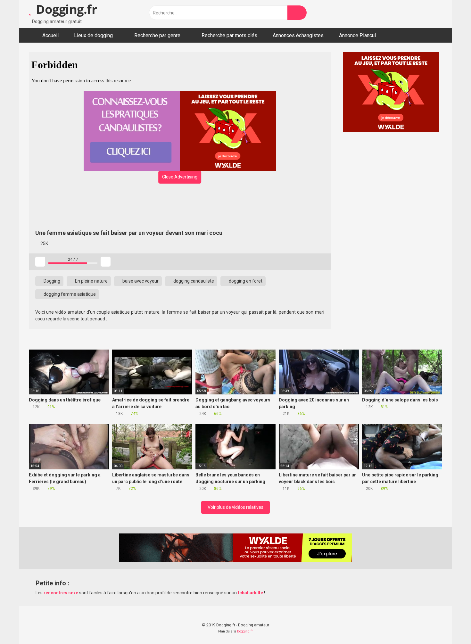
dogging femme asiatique (69, 294)
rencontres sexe (61, 592)
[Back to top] (450, 624)
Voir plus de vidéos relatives (235, 507)
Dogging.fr (65, 9)
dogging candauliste (193, 281)
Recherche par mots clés (229, 35)
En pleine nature (91, 281)
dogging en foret (245, 281)
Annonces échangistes (298, 35)
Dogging (51, 281)
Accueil (50, 35)
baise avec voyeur (140, 281)
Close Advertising (179, 176)
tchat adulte (250, 592)
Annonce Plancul (357, 35)
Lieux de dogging (93, 35)
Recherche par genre (157, 35)
